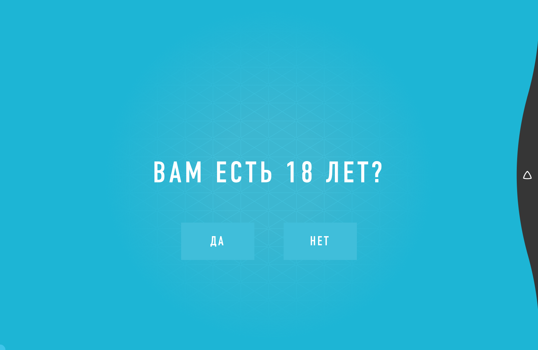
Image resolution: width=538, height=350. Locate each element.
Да (217, 241)
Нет (320, 241)
